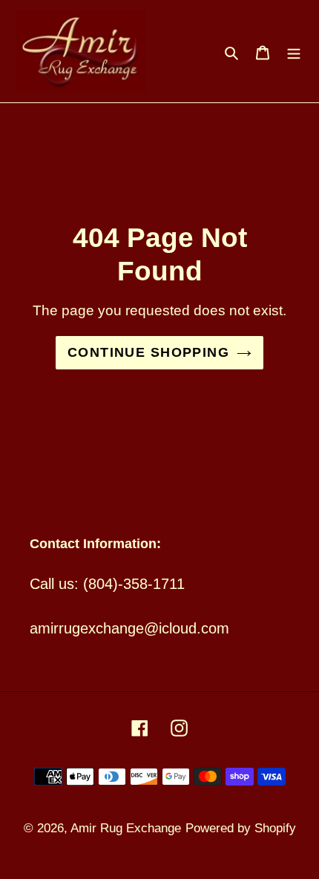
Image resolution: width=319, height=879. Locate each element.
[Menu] (293, 51)
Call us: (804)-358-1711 (107, 584)
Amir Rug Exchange (125, 828)
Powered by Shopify (240, 828)
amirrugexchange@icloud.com (129, 628)
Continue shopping (148, 352)
